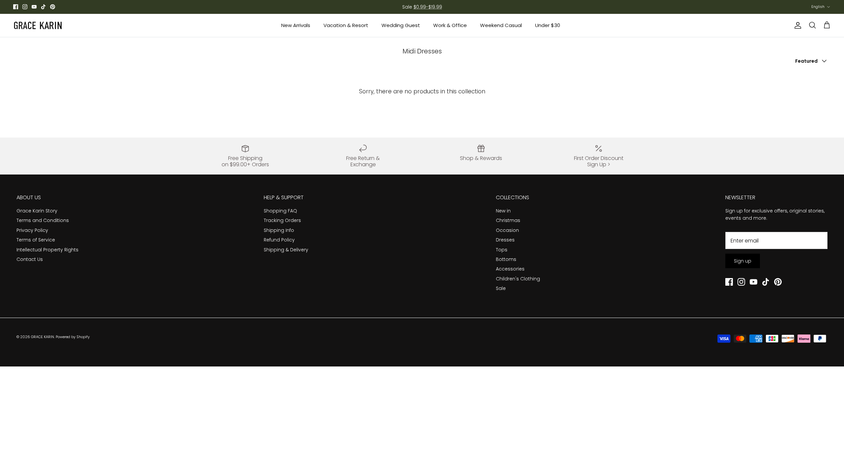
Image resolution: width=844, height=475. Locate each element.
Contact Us (29, 259)
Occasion (507, 230)
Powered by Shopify (73, 336)
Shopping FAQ (280, 210)
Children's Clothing (518, 278)
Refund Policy (279, 240)
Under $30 (547, 25)
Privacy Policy (32, 230)
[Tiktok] (43, 6)
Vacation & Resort (345, 25)
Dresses (505, 240)
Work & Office (450, 25)
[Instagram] (24, 6)
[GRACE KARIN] (38, 25)
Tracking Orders (282, 220)
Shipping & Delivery (286, 249)
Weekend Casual (501, 25)
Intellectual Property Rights (47, 249)
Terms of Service (35, 240)
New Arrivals (295, 25)
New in (503, 210)
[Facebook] (15, 6)
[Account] (796, 25)
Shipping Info (279, 230)
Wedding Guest (400, 25)
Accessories (510, 269)
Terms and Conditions (42, 220)
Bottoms (506, 259)
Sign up (742, 261)
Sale (501, 288)
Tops (501, 249)
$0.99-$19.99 (427, 7)
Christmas (508, 220)
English (818, 6)
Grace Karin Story (36, 210)
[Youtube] (34, 6)
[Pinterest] (52, 6)
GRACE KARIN (42, 336)
